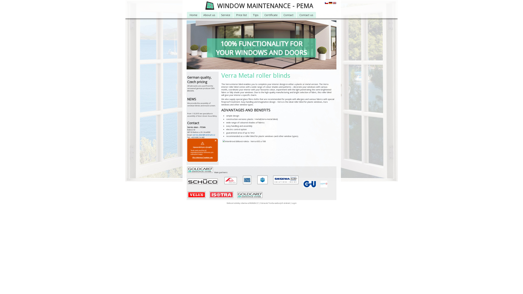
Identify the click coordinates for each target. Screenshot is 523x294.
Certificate (271, 15)
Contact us (306, 15)
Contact (289, 15)
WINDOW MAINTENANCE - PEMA (265, 5)
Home (193, 15)
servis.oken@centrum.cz (203, 134)
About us (209, 15)
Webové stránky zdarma (237, 203)
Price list (241, 15)
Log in (294, 203)
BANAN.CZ (254, 203)
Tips (256, 15)
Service (225, 15)
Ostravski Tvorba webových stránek (275, 203)
